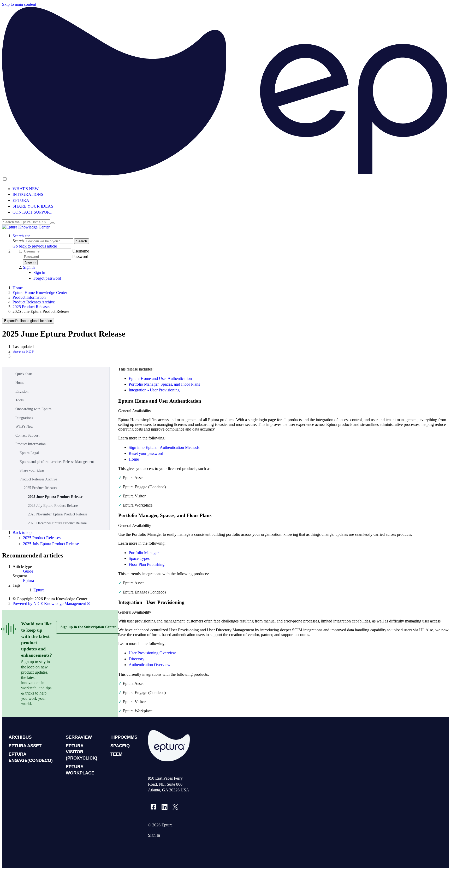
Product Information (29, 297)
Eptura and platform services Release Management (57, 462)
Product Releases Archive (34, 302)
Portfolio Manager (144, 552)
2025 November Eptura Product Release (57, 514)
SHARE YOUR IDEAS (33, 206)
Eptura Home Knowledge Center (40, 292)
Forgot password (47, 278)
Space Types (139, 558)
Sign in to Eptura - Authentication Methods (164, 447)
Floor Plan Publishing (146, 564)
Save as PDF (23, 351)
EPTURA (21, 200)
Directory (136, 659)
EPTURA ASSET (25, 745)
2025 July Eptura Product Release (53, 506)
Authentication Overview (149, 664)
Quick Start (23, 374)
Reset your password (146, 453)
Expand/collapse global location (28, 321)
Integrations (24, 418)
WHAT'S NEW (26, 188)
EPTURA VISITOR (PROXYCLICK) (81, 752)
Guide (28, 571)
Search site (21, 236)
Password (80, 256)
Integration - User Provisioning (154, 390)
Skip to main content (19, 4)
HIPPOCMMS (123, 737)
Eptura (28, 580)
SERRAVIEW (79, 737)
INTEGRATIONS (28, 194)
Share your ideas (32, 470)
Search (19, 241)
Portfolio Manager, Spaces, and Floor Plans (164, 384)
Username (80, 251)
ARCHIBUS (20, 737)
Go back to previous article (35, 246)
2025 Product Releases (31, 306)
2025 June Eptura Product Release (55, 497)
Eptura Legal (29, 453)
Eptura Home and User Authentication (160, 378)
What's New (24, 426)
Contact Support (27, 435)
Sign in (30, 262)
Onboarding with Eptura (33, 409)
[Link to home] (26, 227)
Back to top (22, 532)
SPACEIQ (120, 745)
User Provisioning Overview (152, 653)
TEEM (116, 754)
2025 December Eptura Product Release (57, 523)
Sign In (154, 835)
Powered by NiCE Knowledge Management (51, 603)
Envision (21, 391)
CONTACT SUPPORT (32, 212)
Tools (19, 400)
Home (18, 288)
